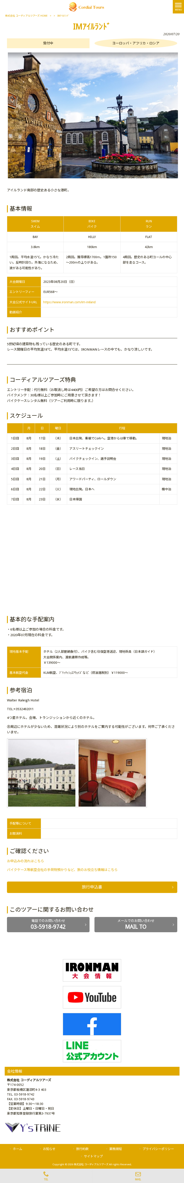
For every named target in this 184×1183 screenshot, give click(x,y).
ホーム (17, 1149)
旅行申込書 (92, 887)
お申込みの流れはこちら (25, 861)
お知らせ (49, 1149)
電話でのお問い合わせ (48, 924)
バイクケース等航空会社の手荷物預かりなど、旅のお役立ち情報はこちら (62, 870)
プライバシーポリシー (158, 1149)
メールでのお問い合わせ (135, 924)
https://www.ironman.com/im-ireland (69, 302)
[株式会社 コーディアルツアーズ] (86, 6)
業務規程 (115, 1149)
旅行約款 (82, 1149)
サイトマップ (93, 1156)
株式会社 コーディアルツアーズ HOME (26, 15)
